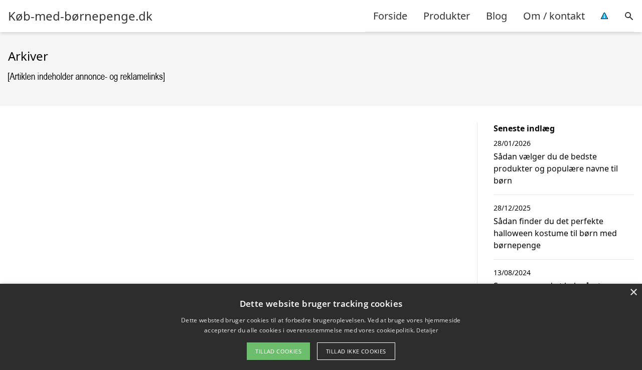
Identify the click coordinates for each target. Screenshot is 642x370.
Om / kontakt (554, 16)
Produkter (446, 16)
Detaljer (426, 330)
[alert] (321, 327)
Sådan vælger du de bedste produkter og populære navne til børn (556, 168)
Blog (496, 16)
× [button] (633, 292)
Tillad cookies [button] (278, 351)
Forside (390, 16)
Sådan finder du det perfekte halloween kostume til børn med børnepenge (555, 233)
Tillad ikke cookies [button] (356, 351)
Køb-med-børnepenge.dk (80, 16)
